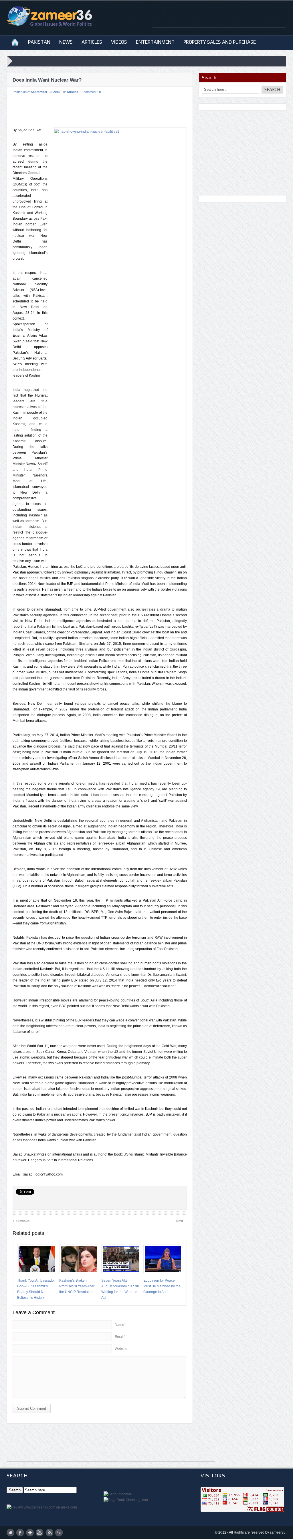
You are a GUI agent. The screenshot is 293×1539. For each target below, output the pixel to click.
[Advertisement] (219, 18)
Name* (120, 1325)
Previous (21, 1220)
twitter (10, 1532)
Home (15, 42)
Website (121, 1349)
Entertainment (155, 42)
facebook (20, 1532)
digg (59, 1532)
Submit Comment (31, 1408)
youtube (39, 1532)
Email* (120, 1337)
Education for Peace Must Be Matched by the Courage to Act (162, 1286)
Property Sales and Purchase (219, 42)
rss (49, 1532)
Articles (92, 42)
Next (181, 1220)
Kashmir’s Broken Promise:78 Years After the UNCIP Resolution (76, 1286)
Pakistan (39, 42)
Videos (119, 42)
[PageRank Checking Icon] (126, 1500)
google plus (30, 1532)
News (66, 42)
